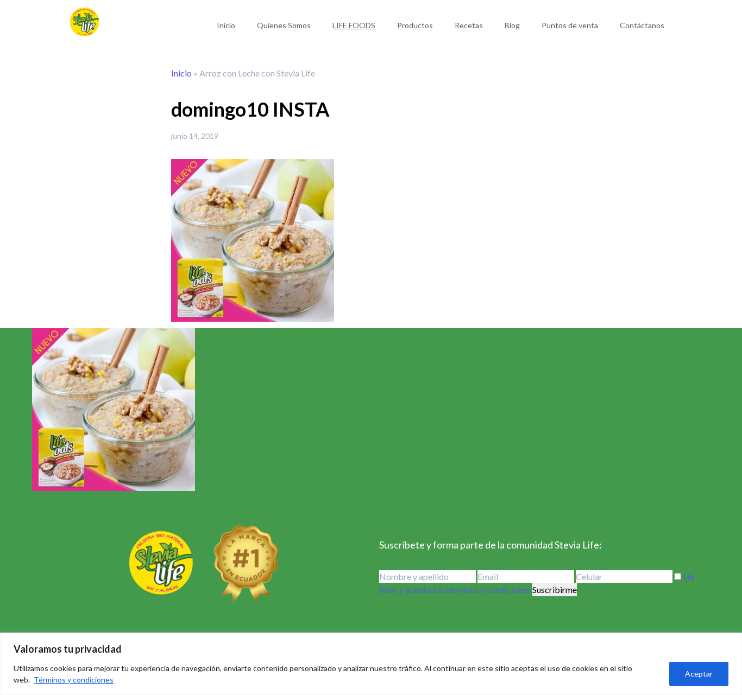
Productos (415, 25)
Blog (512, 25)
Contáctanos (642, 25)
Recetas (469, 25)
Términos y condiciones (74, 679)
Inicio (226, 25)
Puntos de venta (570, 25)
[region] (371, 664)
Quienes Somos (284, 25)
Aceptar (699, 673)
